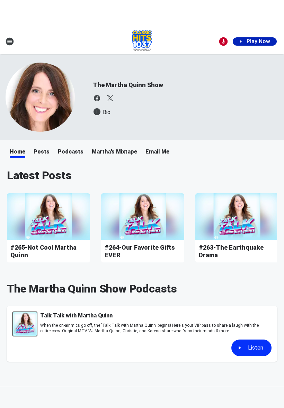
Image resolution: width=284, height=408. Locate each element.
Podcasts (70, 151)
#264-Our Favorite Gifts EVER (140, 251)
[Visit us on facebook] (97, 98)
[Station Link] (142, 41)
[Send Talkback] (223, 41)
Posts (42, 151)
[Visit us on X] (110, 98)
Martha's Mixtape (114, 151)
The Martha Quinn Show (128, 85)
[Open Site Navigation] (10, 41)
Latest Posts (39, 175)
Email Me (157, 151)
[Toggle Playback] (24, 324)
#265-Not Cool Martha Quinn (43, 251)
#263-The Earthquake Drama (231, 251)
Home (17, 151)
